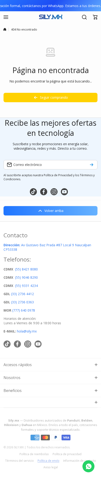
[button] (95, 17)
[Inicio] (5, 29)
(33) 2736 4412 (22, 294)
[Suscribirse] (91, 164)
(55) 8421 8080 (26, 269)
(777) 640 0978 (23, 310)
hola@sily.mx (26, 331)
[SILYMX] (50, 17)
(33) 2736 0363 (22, 302)
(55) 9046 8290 (26, 277)
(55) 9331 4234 (26, 285)
